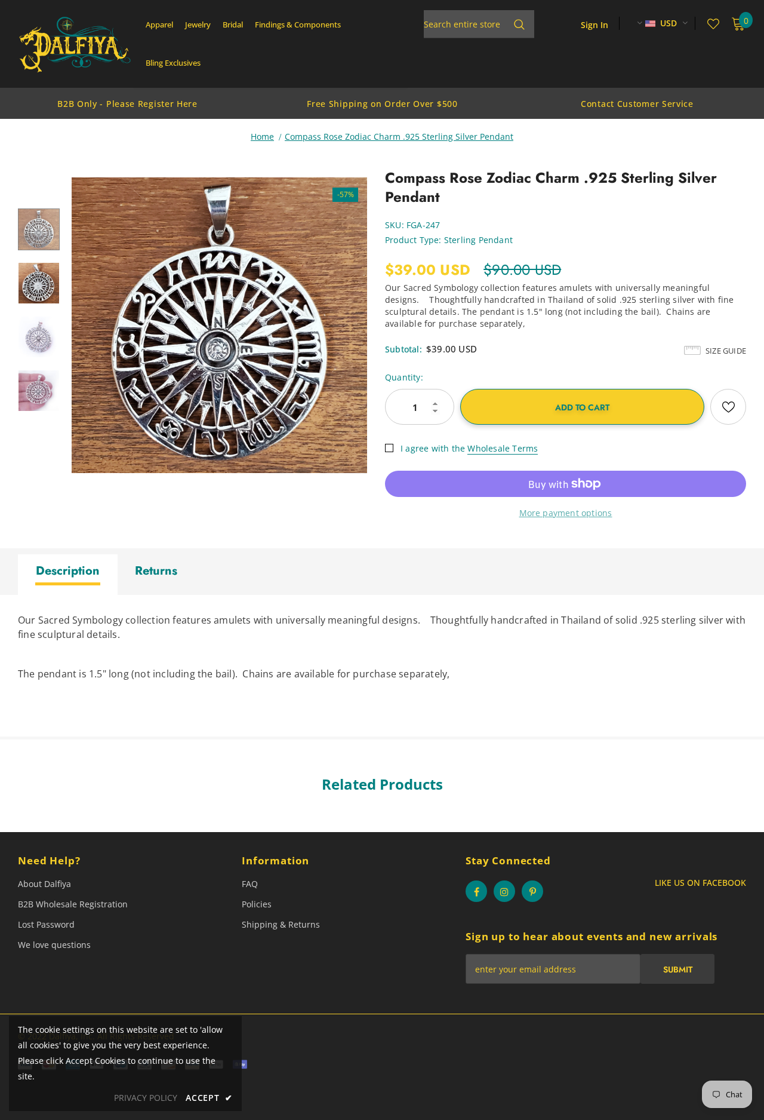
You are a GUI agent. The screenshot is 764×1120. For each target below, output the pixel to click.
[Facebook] (476, 891)
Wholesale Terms (502, 448)
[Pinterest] (532, 891)
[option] (127, 103)
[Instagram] (504, 891)
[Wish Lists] (728, 407)
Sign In (594, 24)
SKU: (394, 225)
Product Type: (413, 240)
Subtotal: (403, 349)
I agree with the (433, 448)
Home (262, 136)
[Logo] (75, 44)
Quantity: (404, 377)
